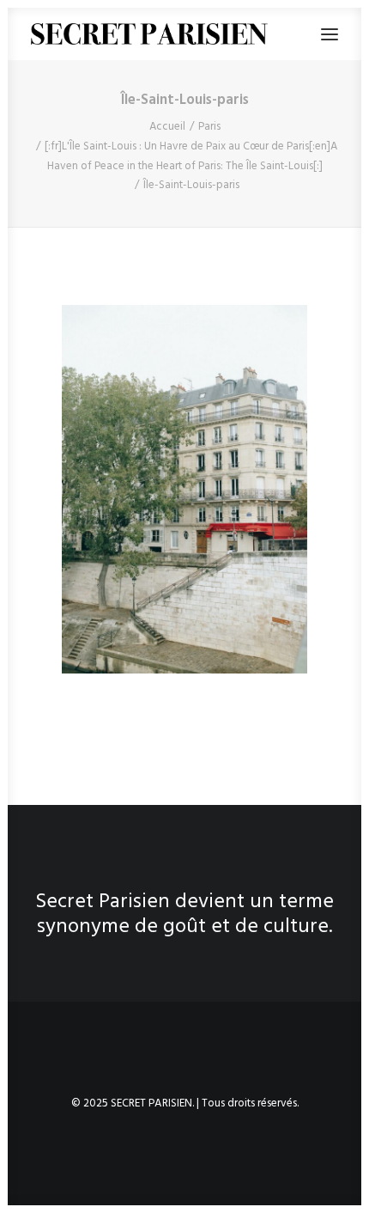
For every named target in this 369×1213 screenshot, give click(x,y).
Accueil (167, 127)
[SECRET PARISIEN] (149, 34)
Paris (209, 127)
